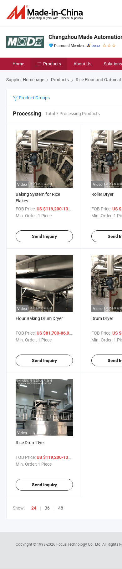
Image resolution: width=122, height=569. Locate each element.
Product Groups (34, 98)
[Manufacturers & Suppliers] (45, 12)
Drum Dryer (102, 318)
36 (47, 508)
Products (52, 64)
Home (18, 64)
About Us (82, 64)
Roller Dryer (102, 194)
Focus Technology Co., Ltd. (79, 544)
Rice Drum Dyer (30, 442)
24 (33, 508)
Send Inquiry (44, 236)
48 (60, 508)
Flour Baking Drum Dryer (39, 318)
